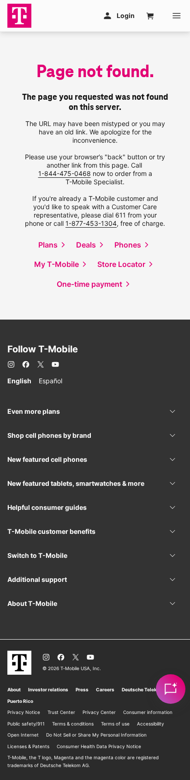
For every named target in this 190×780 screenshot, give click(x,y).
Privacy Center (99, 712)
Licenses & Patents (28, 746)
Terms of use (115, 723)
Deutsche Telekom (143, 689)
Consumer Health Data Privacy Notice (99, 746)
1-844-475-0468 (64, 173)
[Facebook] (26, 364)
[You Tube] (55, 364)
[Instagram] (11, 364)
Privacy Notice (23, 712)
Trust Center (61, 712)
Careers (105, 689)
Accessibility (150, 723)
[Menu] (177, 16)
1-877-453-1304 (91, 223)
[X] (40, 364)
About (14, 689)
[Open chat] (170, 689)
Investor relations (48, 689)
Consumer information (147, 712)
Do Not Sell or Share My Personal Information (96, 735)
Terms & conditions (73, 723)
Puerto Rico (20, 701)
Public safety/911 (26, 723)
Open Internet (23, 735)
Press (82, 689)
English (19, 381)
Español (50, 381)
